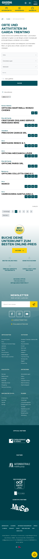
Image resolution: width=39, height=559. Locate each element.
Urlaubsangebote (25, 402)
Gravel (22, 346)
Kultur (23, 378)
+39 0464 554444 (19, 281)
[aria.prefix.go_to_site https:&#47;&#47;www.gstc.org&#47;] (19, 487)
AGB (33, 528)
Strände (4, 380)
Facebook (12, 314)
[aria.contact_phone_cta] (36, 112)
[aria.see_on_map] (32, 112)
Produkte (4, 378)
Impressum (5, 525)
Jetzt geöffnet (9, 78)
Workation (24, 415)
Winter (3, 404)
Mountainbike (25, 344)
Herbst (3, 402)
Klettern (23, 352)
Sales (18, 528)
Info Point (23, 411)
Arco (3, 341)
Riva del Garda (6, 339)
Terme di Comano (6, 387)
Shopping (4, 385)
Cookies (13, 525)
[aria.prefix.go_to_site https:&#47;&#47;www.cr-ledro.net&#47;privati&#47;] (19, 441)
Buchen (18, 250)
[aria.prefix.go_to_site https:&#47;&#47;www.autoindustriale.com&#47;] (19, 465)
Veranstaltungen (25, 374)
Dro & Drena (5, 352)
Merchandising (25, 382)
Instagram (19, 314)
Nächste (5, 215)
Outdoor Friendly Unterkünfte (29, 339)
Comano (4, 348)
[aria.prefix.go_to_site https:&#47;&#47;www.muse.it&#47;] (19, 507)
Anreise (23, 406)
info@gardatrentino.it (19, 283)
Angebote (32, 10)
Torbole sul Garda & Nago (8, 344)
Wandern (23, 350)
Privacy (11, 528)
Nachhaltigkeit (25, 385)
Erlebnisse (23, 400)
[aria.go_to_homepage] (7, 3)
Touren (23, 341)
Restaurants (5, 376)
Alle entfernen (8, 92)
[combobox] (20, 55)
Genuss (4, 374)
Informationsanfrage (24, 525)
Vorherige (6, 211)
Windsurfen (24, 359)
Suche (19, 83)
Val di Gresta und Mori (8, 356)
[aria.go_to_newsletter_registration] (34, 304)
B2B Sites (19, 530)
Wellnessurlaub (6, 382)
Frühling (4, 398)
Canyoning (24, 363)
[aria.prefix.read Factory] (19, 547)
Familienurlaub (25, 380)
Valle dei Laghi (5, 354)
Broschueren (24, 413)
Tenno (3, 350)
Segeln (23, 361)
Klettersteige (24, 354)
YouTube (27, 314)
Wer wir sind (26, 528)
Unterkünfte (7, 10)
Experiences (19, 10)
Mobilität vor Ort (25, 409)
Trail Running (25, 356)
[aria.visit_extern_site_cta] (36, 125)
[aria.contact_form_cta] (32, 125)
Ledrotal (4, 346)
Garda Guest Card (26, 404)
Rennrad (23, 348)
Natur (22, 376)
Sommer (4, 400)
